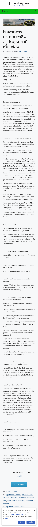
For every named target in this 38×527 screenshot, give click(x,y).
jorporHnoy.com (19, 3)
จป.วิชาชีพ (14, 497)
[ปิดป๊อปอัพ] (34, 510)
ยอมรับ (30, 522)
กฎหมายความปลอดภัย (13, 494)
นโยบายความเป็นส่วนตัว (16, 514)
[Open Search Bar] (35, 11)
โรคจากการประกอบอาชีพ (15, 500)
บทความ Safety (11, 491)
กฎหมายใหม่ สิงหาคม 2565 (15, 506)
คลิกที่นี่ (19, 476)
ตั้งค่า (6, 518)
